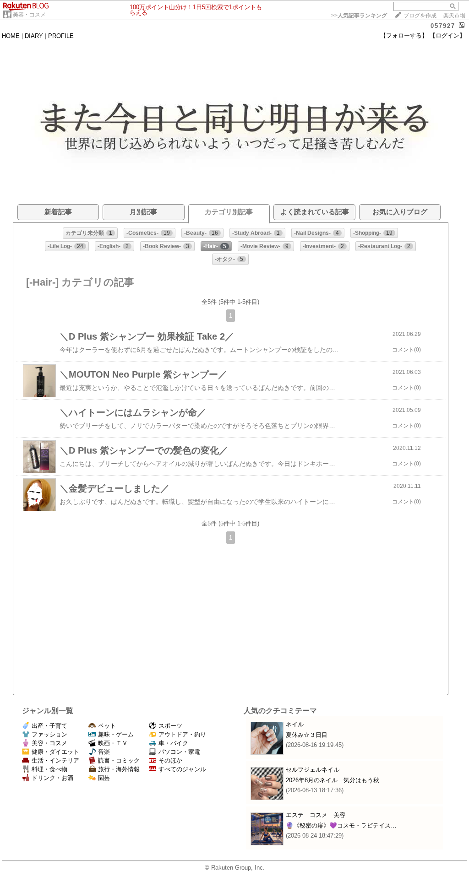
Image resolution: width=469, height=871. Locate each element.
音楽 (104, 751)
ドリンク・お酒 (52, 777)
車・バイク (173, 743)
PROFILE (61, 35)
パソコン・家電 (179, 751)
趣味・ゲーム (116, 734)
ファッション (49, 734)
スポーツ (170, 725)
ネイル (295, 724)
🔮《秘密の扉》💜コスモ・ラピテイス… (341, 825)
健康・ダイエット (55, 751)
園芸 (104, 777)
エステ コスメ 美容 (315, 814)
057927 (443, 25)
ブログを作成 (420, 15)
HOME (11, 35)
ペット (107, 725)
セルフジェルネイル (312, 769)
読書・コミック (119, 760)
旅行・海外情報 (119, 769)
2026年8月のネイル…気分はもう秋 (332, 780)
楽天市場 (454, 15)
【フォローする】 (404, 35)
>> (359, 15)
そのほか (170, 760)
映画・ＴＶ (113, 743)
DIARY (34, 35)
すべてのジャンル (182, 769)
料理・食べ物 (49, 769)
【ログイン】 (447, 35)
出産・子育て (49, 725)
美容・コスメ (29, 14)
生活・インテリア (55, 760)
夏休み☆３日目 (306, 734)
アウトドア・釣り (182, 734)
